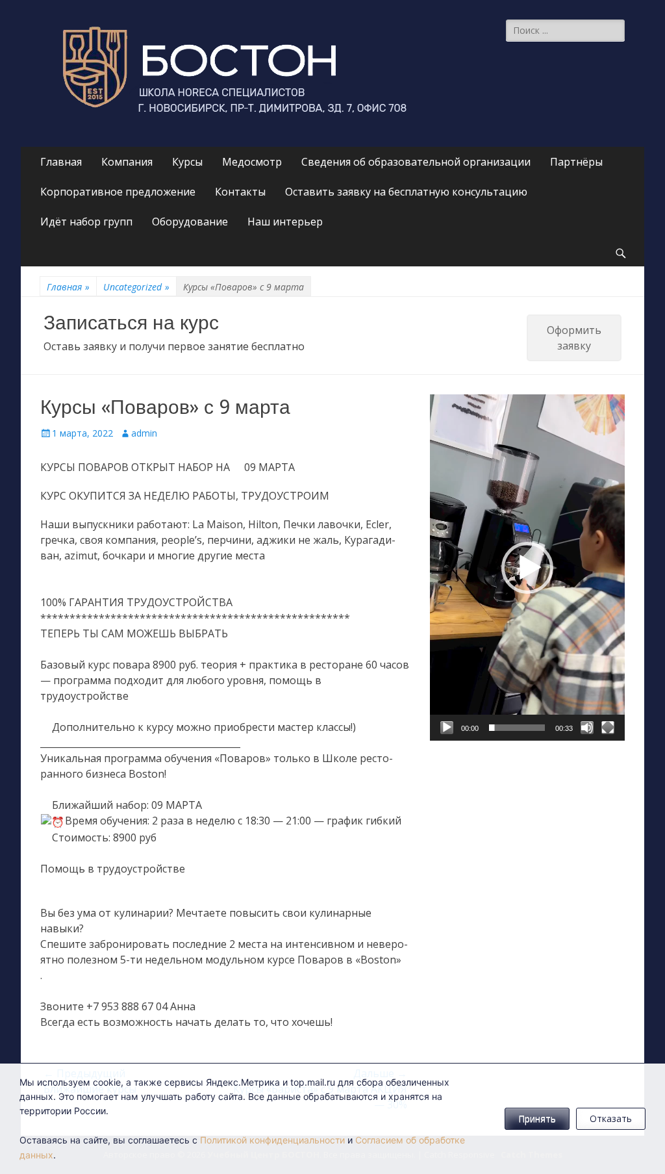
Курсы (187, 162)
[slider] (517, 727)
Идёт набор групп (86, 221)
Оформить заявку (574, 338)
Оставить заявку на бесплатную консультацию (406, 192)
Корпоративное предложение (117, 192)
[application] (527, 567)
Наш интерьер (285, 221)
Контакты (240, 192)
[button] (527, 568)
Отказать (611, 1118)
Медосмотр (252, 162)
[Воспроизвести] (446, 727)
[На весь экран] (607, 727)
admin (144, 433)
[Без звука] (587, 727)
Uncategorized (136, 287)
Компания (127, 162)
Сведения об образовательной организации (416, 162)
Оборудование (190, 221)
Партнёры (576, 162)
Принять (537, 1118)
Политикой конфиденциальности (272, 1139)
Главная (61, 162)
